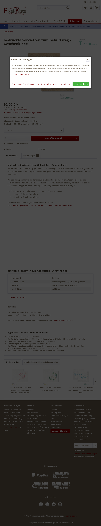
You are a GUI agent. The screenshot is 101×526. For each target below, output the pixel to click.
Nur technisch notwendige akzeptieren (54, 84)
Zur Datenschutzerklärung (20, 74)
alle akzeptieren (81, 84)
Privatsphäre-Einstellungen (23, 84)
